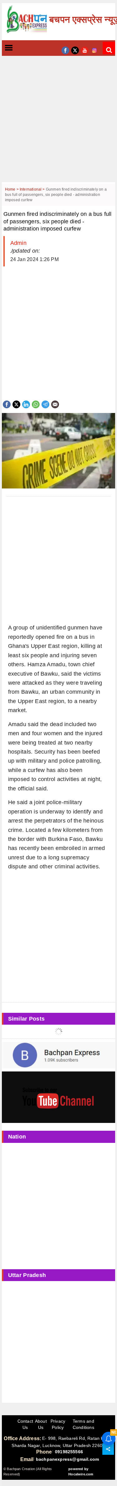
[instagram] (94, 49)
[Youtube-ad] (58, 1097)
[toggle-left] (20, 48)
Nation (17, 1137)
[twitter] (75, 49)
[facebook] (65, 49)
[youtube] (85, 49)
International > (33, 189)
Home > (12, 189)
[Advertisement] (58, 123)
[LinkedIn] (26, 404)
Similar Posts (26, 1019)
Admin (18, 243)
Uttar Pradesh (27, 1275)
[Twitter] (16, 404)
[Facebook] (7, 404)
